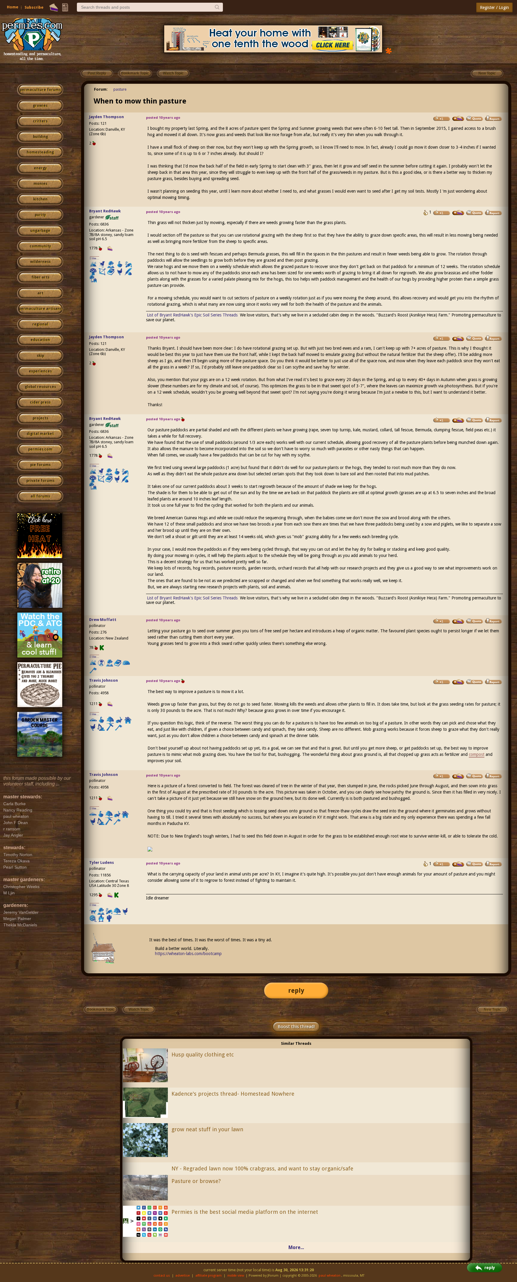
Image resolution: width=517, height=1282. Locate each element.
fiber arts (40, 277)
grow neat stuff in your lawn (207, 1129)
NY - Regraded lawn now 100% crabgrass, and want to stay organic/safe (262, 1168)
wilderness (40, 262)
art (40, 293)
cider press (40, 402)
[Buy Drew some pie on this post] (458, 621)
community (40, 246)
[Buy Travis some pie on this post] (458, 682)
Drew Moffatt (102, 619)
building (40, 137)
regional (40, 324)
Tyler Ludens (101, 862)
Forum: (101, 89)
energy (40, 168)
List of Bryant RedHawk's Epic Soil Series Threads (192, 315)
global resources (40, 387)
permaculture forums (40, 90)
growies (40, 105)
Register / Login (494, 7)
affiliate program (208, 1276)
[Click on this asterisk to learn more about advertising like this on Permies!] (389, 50)
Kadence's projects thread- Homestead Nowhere (232, 1094)
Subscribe (34, 7)
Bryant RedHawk (105, 211)
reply (296, 990)
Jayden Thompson (106, 117)
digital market (40, 434)
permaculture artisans (40, 309)
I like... (94, 258)
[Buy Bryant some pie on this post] (458, 212)
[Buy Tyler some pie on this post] (458, 864)
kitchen (40, 199)
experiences (40, 371)
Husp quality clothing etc (202, 1054)
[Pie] (53, 7)
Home (12, 7)
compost (476, 754)
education (40, 340)
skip (40, 356)
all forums (40, 496)
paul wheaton (329, 1276)
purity (40, 215)
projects (40, 418)
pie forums (40, 465)
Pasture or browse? (196, 1181)
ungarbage (40, 231)
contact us (161, 1276)
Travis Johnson (103, 680)
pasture (120, 89)
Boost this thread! (296, 1026)
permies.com (40, 449)
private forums (40, 481)
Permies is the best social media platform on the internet (244, 1212)
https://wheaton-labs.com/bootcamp (188, 953)
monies (40, 184)
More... (296, 1247)
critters (40, 121)
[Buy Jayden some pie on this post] (458, 118)
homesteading (40, 152)
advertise (182, 1276)
